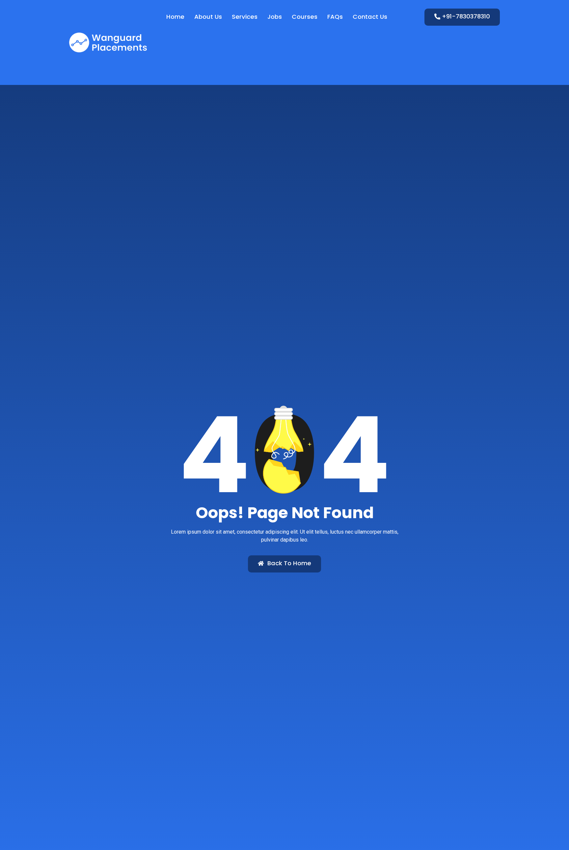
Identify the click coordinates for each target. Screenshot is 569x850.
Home (175, 17)
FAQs (335, 17)
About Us (208, 17)
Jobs (274, 17)
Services (244, 17)
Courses (304, 17)
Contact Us (370, 17)
